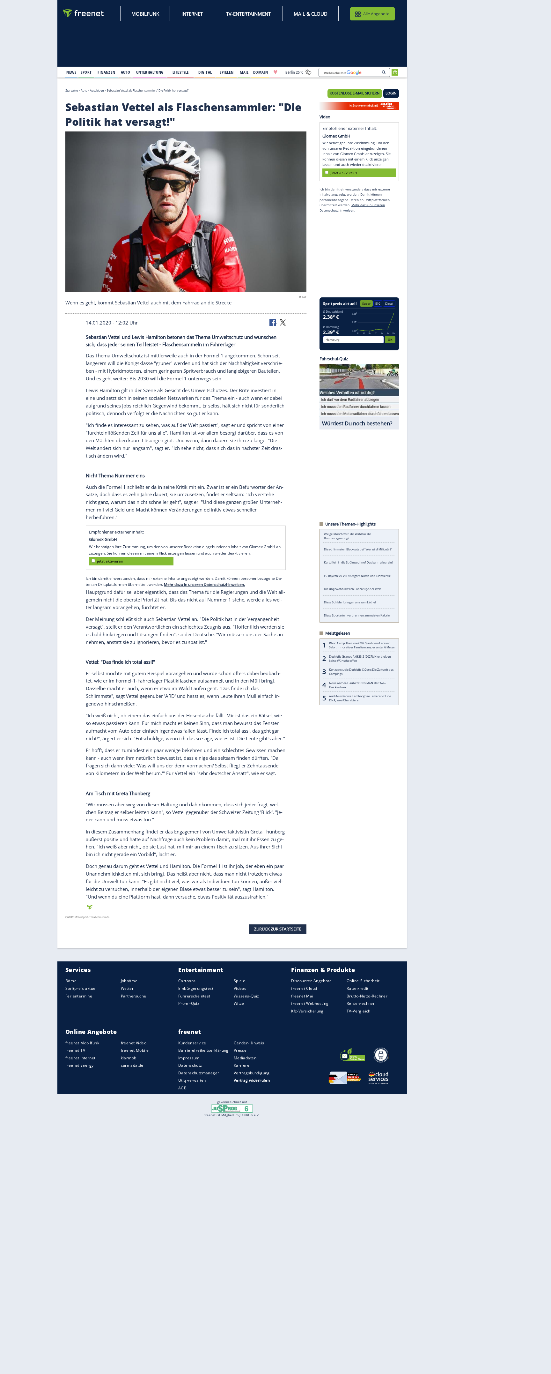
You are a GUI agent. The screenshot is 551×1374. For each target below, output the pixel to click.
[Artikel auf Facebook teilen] (273, 322)
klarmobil (130, 1058)
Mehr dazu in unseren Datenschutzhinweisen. (204, 584)
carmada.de (132, 1065)
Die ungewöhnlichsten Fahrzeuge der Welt (352, 589)
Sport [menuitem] (86, 72)
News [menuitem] (71, 72)
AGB (182, 1088)
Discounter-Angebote (311, 981)
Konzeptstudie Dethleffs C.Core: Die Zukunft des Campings (361, 672)
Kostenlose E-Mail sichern (354, 93)
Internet (192, 14)
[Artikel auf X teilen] (283, 322)
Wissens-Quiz (246, 996)
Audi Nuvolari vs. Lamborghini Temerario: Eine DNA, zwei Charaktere (360, 698)
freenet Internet (80, 1058)
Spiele (240, 981)
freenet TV (75, 1050)
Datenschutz (190, 1065)
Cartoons (186, 981)
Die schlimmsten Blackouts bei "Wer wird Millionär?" (358, 549)
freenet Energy (79, 1065)
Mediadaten (245, 1058)
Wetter (127, 988)
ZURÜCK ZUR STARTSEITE (277, 929)
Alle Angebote (376, 14)
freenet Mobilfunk (82, 1043)
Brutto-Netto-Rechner (367, 996)
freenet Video (133, 1043)
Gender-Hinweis (249, 1043)
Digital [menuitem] (205, 72)
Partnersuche (133, 996)
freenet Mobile (135, 1050)
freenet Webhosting (309, 1003)
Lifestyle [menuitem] (181, 72)
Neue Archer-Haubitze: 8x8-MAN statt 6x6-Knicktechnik (357, 685)
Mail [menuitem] (244, 72)
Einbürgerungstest (195, 988)
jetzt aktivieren (110, 561)
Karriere (241, 1065)
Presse (240, 1050)
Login (391, 93)
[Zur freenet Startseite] (83, 13)
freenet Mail (302, 996)
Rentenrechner (361, 1003)
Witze (239, 1003)
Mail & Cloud (310, 14)
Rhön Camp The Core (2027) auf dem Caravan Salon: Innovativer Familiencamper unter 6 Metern (362, 645)
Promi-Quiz (188, 1003)
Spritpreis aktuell (81, 988)
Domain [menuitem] (260, 72)
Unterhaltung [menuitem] (150, 72)
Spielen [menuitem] (226, 72)
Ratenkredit (358, 988)
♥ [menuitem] (275, 72)
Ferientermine (78, 996)
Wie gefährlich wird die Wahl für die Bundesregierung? (347, 536)
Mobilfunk (145, 14)
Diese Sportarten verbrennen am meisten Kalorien (358, 615)
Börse (71, 981)
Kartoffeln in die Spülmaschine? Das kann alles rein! (358, 562)
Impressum (189, 1058)
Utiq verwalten (192, 1080)
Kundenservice (192, 1043)
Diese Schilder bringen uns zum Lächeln (351, 602)
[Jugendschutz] (232, 1108)
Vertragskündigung (252, 1073)
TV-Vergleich (359, 1011)
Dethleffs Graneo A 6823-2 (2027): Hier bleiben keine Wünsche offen (360, 658)
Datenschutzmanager (198, 1073)
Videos (240, 988)
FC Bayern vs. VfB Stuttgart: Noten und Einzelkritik (357, 576)
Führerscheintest (194, 996)
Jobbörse (129, 981)
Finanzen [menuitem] (106, 72)
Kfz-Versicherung (307, 1011)
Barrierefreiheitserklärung (203, 1050)
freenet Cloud (304, 988)
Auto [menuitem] (125, 72)
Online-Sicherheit (363, 981)
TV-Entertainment (248, 14)
